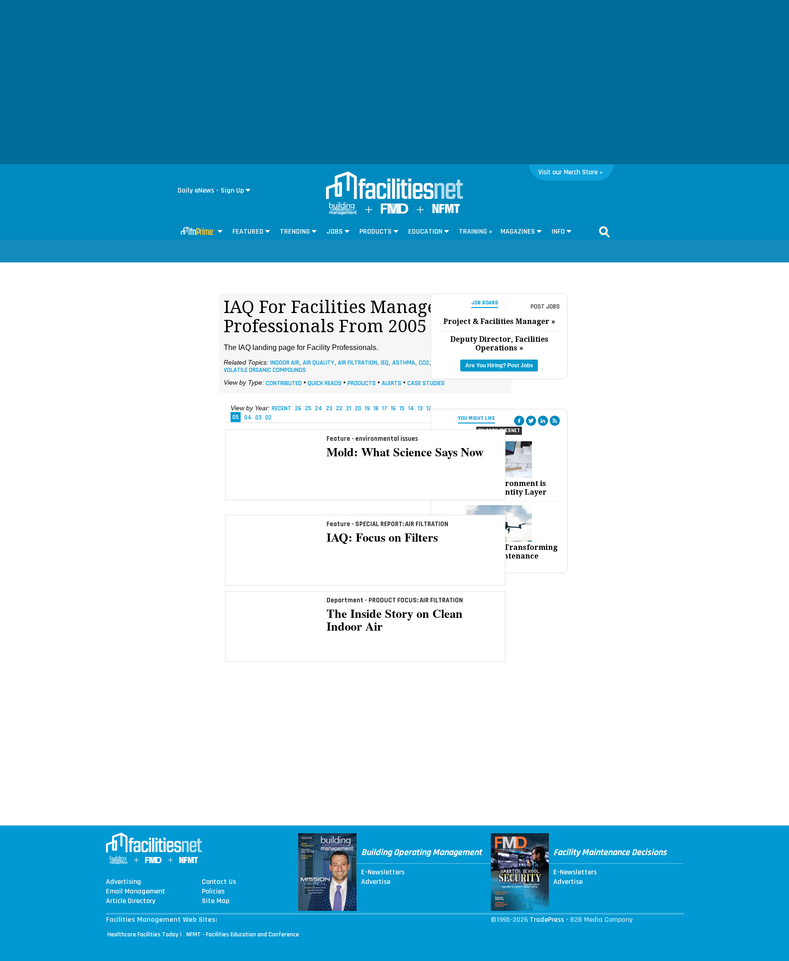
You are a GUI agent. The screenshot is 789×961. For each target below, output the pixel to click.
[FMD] (394, 211)
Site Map (215, 901)
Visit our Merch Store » (570, 172)
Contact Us (219, 882)
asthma (403, 363)
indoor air (284, 363)
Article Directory (130, 901)
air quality (318, 363)
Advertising (123, 882)
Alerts (391, 383)
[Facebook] (519, 421)
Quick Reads (325, 383)
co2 (424, 363)
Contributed (284, 383)
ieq (385, 363)
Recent (281, 408)
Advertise (375, 882)
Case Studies (426, 383)
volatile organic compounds (265, 370)
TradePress (547, 919)
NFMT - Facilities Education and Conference (242, 934)
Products (361, 383)
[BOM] (343, 213)
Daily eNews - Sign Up (211, 190)
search (604, 232)
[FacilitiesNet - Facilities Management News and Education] (394, 186)
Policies (213, 891)
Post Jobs (545, 306)
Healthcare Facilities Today (143, 934)
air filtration (357, 363)
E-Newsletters (383, 872)
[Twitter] (531, 421)
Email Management (135, 891)
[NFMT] (446, 211)
